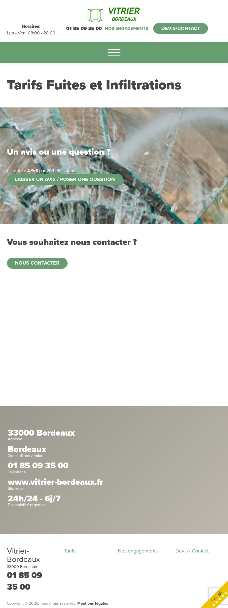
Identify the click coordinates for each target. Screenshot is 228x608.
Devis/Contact (180, 28)
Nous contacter (37, 263)
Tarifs (69, 551)
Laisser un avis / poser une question (65, 179)
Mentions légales (92, 603)
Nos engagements (126, 28)
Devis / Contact (192, 551)
